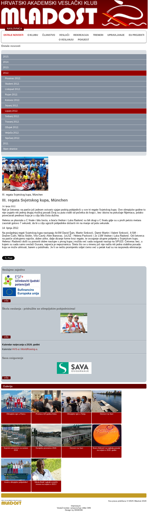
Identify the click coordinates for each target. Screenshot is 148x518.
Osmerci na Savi (106, 414)
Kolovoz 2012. (12, 100)
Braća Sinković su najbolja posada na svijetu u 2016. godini (106, 449)
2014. (6, 62)
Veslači (64, 35)
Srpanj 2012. (11, 105)
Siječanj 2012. (12, 138)
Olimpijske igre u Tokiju (76, 414)
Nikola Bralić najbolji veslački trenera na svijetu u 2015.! (46, 483)
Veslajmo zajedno (13, 269)
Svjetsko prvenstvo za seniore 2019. (16, 449)
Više (6, 301)
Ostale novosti (13, 35)
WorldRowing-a (29, 349)
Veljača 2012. (12, 132)
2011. (6, 143)
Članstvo (48, 35)
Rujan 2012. (11, 94)
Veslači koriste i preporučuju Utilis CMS (74, 508)
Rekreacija (81, 35)
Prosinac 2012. (13, 78)
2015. (6, 56)
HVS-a (15, 349)
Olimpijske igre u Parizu (16, 414)
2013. (6, 67)
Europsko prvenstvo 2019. (46, 448)
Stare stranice (10, 149)
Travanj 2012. (12, 121)
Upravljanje (116, 35)
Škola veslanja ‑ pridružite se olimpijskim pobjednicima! (38, 308)
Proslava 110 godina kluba (46, 414)
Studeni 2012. (12, 83)
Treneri (98, 35)
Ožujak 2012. (12, 127)
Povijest (83, 39)
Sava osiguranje (12, 357)
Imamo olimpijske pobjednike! (16, 482)
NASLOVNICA (14, 28)
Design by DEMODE (74, 510)
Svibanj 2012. (12, 116)
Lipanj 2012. (11, 111)
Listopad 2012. (13, 89)
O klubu (32, 35)
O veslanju (66, 39)
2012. (6, 73)
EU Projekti (136, 35)
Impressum (76, 506)
